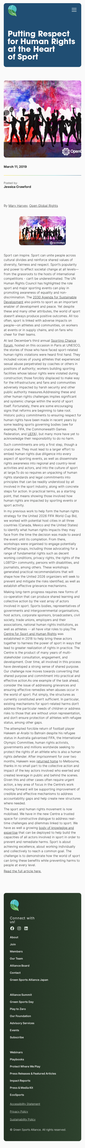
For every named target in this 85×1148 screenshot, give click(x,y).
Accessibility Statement (25, 1103)
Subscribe (17, 1037)
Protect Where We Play (25, 1066)
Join (13, 944)
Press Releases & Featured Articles (33, 1073)
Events (14, 1030)
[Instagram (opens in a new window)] (19, 928)
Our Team (16, 958)
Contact (15, 972)
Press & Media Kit (21, 1087)
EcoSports (17, 1094)
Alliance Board (19, 965)
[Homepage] (12, 10)
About (14, 937)
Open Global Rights (43, 206)
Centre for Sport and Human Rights (30, 634)
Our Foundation (20, 1016)
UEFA (32, 434)
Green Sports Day (22, 1001)
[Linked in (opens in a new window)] (26, 928)
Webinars (16, 1052)
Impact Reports (20, 1080)
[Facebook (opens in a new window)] (12, 928)
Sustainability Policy (23, 1119)
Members (16, 951)
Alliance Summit (21, 994)
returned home (47, 761)
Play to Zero (18, 1009)
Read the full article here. (22, 871)
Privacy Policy (19, 1111)
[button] (73, 8)
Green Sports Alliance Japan (29, 979)
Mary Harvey (17, 206)
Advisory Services (22, 1023)
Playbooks (17, 1059)
